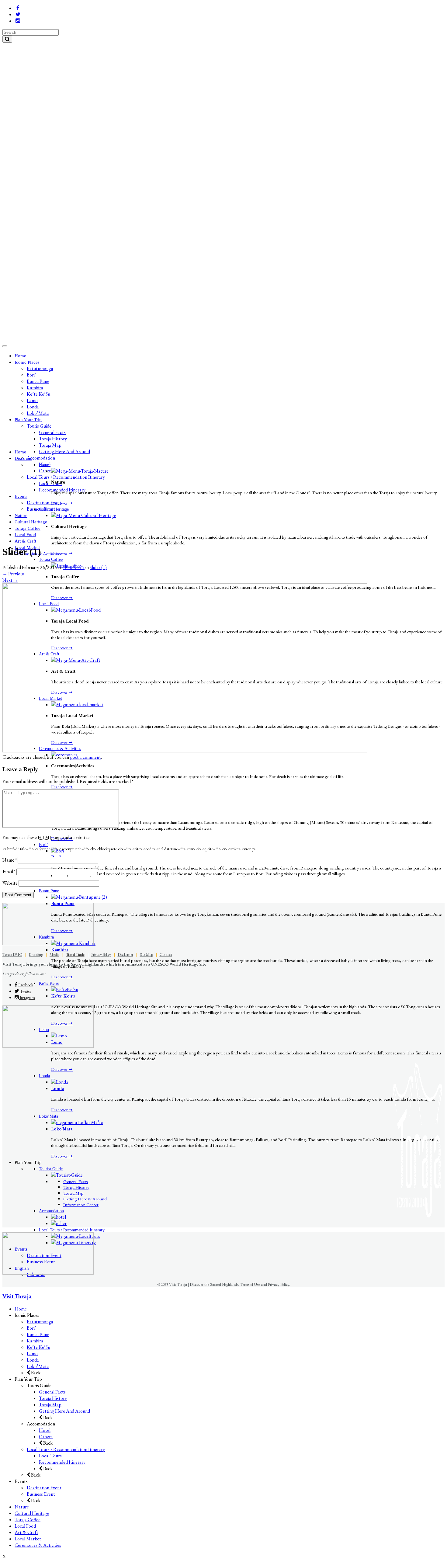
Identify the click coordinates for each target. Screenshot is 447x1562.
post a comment (85, 757)
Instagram (27, 997)
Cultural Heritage (32, 1513)
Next (10, 580)
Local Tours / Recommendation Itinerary (66, 1449)
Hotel (44, 1430)
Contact (166, 954)
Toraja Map (73, 1193)
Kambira (59, 950)
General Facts (75, 1181)
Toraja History (76, 1187)
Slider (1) (98, 567)
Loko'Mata (61, 1129)
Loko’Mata (38, 1366)
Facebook (25, 985)
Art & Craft (26, 1532)
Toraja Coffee (27, 1519)
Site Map (146, 954)
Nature (22, 1507)
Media (54, 954)
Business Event (41, 1494)
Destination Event (44, 1487)
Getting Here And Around (64, 1411)
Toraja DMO (12, 954)
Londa (57, 1088)
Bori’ (31, 1328)
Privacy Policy (101, 954)
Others (46, 1436)
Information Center (81, 1204)
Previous (13, 574)
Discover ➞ (62, 503)
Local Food (25, 1526)
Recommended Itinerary (62, 1462)
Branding (36, 954)
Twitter (25, 991)
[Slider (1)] (184, 751)
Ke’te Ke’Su (38, 1347)
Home (21, 1309)
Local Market (28, 1539)
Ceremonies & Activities (38, 1545)
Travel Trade (75, 954)
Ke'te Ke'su (63, 996)
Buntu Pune (38, 1334)
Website (10, 883)
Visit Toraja (17, 1296)
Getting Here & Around (85, 1199)
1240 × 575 (74, 567)
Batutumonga (40, 1321)
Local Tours (50, 1456)
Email (9, 871)
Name (9, 860)
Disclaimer (125, 954)
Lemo (32, 1353)
